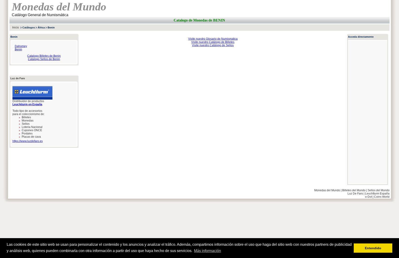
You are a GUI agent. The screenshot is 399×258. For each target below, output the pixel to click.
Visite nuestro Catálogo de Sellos (213, 45)
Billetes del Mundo (354, 190)
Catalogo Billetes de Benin (44, 56)
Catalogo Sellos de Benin (44, 59)
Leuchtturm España (377, 193)
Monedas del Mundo (327, 190)
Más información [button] (207, 251)
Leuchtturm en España (27, 104)
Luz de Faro (17, 78)
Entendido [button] (373, 248)
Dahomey (21, 46)
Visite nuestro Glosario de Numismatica (213, 38)
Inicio (15, 27)
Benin (18, 49)
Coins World (382, 196)
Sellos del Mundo (379, 190)
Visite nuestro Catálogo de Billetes (212, 42)
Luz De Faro (355, 193)
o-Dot (368, 196)
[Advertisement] (335, 27)
